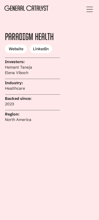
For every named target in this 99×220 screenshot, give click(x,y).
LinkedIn (41, 48)
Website (16, 48)
